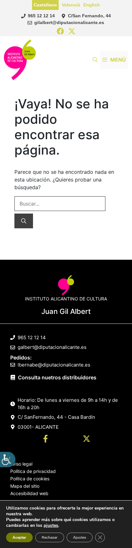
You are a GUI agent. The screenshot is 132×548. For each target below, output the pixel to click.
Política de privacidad (33, 471)
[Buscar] (23, 221)
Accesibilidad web (29, 493)
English (91, 4)
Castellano (45, 4)
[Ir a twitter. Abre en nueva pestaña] (86, 439)
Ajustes (79, 537)
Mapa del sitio (24, 486)
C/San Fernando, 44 (89, 15)
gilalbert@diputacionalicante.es (69, 22)
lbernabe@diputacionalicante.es (54, 365)
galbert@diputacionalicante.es (52, 347)
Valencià (71, 4)
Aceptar (19, 537)
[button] (95, 59)
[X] (72, 32)
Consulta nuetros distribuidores (57, 377)
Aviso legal (21, 464)
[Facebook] (60, 32)
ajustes (51, 525)
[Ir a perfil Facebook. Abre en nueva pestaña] (45, 439)
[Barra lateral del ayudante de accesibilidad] (7, 459)
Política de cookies (29, 478)
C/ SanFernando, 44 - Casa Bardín (56, 417)
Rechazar (50, 537)
